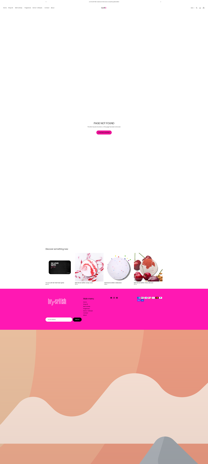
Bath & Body (86, 306)
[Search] (196, 8)
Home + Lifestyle (88, 311)
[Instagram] (114, 298)
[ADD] (71, 279)
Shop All (85, 304)
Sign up (77, 319)
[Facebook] (111, 298)
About (85, 315)
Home (85, 302)
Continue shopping (104, 132)
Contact (85, 313)
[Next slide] (160, 2)
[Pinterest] (117, 298)
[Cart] (203, 8)
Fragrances (86, 308)
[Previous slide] (46, 2)
